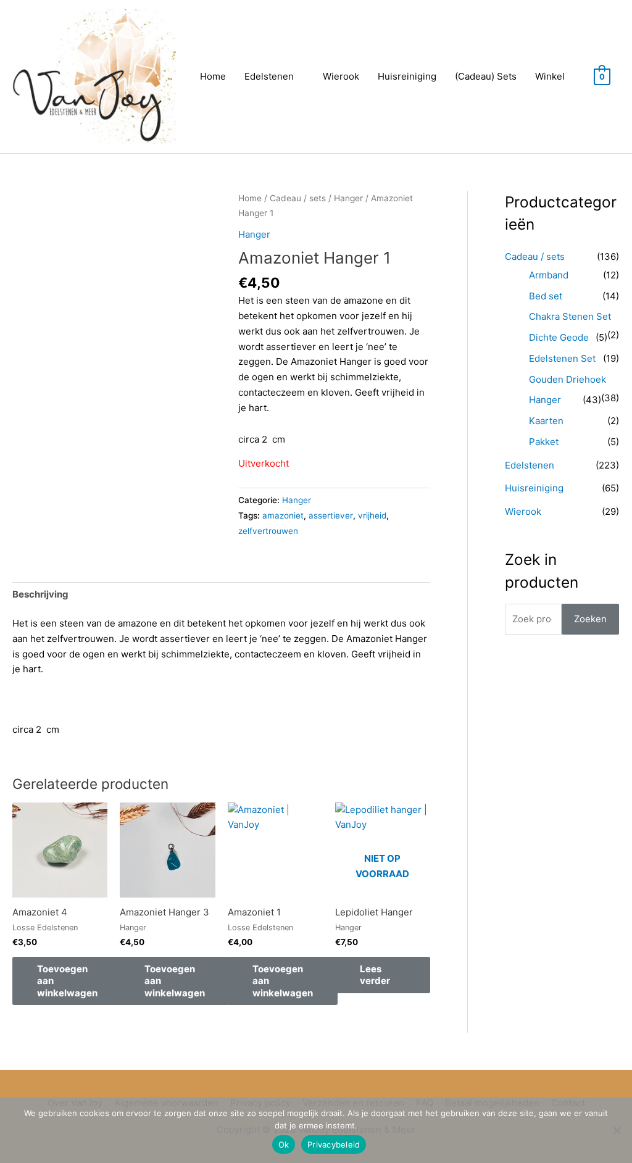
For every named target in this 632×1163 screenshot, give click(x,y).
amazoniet (283, 515)
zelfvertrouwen (268, 531)
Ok (283, 1144)
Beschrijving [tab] (40, 594)
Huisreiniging (407, 76)
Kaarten (546, 421)
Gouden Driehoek (567, 379)
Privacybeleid (333, 1144)
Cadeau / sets (298, 198)
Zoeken (590, 619)
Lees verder (375, 975)
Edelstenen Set (562, 358)
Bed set (545, 296)
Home (213, 76)
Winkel (550, 76)
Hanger (348, 198)
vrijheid (372, 515)
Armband (548, 275)
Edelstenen (269, 76)
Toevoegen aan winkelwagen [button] (67, 981)
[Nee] (616, 1130)
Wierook (341, 76)
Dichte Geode (559, 337)
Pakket (544, 442)
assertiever (331, 515)
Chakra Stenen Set (570, 316)
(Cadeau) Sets (486, 76)
